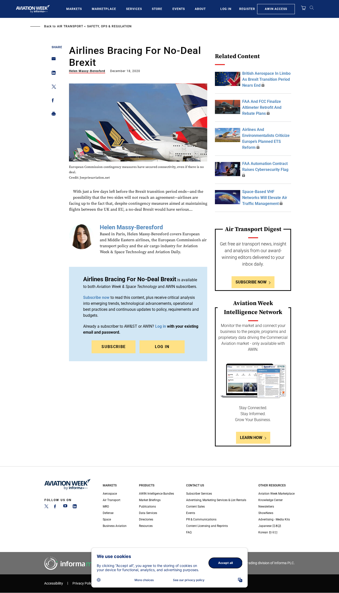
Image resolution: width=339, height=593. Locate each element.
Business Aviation (115, 526)
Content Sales (195, 506)
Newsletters (266, 506)
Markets (74, 9)
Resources (146, 526)
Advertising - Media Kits (274, 519)
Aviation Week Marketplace (276, 493)
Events (178, 9)
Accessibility (53, 583)
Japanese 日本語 (269, 526)
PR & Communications (201, 519)
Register (247, 9)
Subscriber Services (199, 493)
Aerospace (110, 493)
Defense (108, 513)
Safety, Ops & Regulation (109, 26)
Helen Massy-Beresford (87, 71)
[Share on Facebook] (52, 101)
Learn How (251, 437)
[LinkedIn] (75, 507)
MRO (106, 506)
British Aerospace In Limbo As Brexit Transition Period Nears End (266, 79)
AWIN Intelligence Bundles (156, 493)
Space (107, 519)
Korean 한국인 (268, 532)
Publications (147, 506)
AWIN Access (276, 9)
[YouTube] (65, 507)
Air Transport (70, 26)
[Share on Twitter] (52, 87)
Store (157, 9)
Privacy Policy (83, 583)
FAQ (189, 532)
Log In (225, 9)
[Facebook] (56, 507)
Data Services (148, 513)
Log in (160, 326)
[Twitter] (46, 507)
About (200, 9)
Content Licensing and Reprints (207, 526)
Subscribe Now (251, 282)
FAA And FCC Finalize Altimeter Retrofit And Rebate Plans (261, 107)
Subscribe (114, 346)
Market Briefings (150, 500)
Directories (146, 519)
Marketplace (104, 9)
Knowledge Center (270, 500)
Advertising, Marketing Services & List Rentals (216, 500)
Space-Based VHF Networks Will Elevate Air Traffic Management (264, 197)
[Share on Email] (52, 60)
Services (134, 9)
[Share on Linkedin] (52, 74)
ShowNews (265, 513)
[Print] (52, 115)
